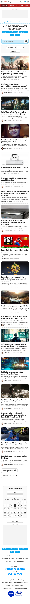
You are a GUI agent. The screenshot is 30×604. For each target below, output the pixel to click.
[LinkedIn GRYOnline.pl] (20, 569)
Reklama (26, 582)
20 (11, 512)
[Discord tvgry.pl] (18, 574)
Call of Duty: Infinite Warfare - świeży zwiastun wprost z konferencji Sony (15, 109)
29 (18, 515)
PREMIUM (4, 5)
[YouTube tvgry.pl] (9, 574)
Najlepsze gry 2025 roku (22, 558)
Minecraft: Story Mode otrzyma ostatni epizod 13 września (15, 182)
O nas (6, 580)
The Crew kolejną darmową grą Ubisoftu (15, 301)
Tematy (17, 35)
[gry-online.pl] (7, 2)
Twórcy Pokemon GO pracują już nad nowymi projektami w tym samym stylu (15, 341)
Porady (16, 32)
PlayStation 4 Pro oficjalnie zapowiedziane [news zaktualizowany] (15, 88)
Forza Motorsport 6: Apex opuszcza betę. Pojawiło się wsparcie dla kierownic (15, 440)
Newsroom (11, 5)
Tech (12, 35)
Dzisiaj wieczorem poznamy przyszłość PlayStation (15, 460)
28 (15, 515)
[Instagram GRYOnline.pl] (9, 569)
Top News (15, 521)
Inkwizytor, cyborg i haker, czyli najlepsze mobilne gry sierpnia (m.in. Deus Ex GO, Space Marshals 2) (15, 418)
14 (15, 509)
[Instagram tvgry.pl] (15, 574)
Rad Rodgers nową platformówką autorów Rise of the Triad (15, 369)
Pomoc (22, 585)
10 (25, 505)
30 (21, 515)
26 (8, 515)
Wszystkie (5, 32)
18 (5, 512)
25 (5, 515)
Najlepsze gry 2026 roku (8, 558)
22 (18, 512)
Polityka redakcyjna (20, 580)
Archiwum (21, 22)
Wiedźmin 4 (9, 561)
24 (25, 512)
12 (8, 509)
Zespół (8, 585)
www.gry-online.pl (5, 22)
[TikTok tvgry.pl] (12, 574)
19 (8, 512)
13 (11, 509)
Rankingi (21, 5)
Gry (16, 5)
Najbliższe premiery (19, 561)
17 (25, 509)
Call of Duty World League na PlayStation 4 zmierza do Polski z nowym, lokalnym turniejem (15, 196)
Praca (12, 585)
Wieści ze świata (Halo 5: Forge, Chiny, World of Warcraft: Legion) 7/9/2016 (15, 320)
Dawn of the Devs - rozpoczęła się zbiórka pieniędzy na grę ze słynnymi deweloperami (15, 274)
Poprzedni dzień (10, 476)
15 (18, 509)
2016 (15, 492)
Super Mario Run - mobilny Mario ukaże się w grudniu (15, 246)
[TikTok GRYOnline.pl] (15, 569)
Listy (26, 5)
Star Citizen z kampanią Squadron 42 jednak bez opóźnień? (15, 397)
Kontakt (17, 585)
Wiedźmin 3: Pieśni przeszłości (15, 556)
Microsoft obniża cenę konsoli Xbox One (15, 163)
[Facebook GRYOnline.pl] (6, 569)
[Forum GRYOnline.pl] (23, 569)
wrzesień (14, 496)
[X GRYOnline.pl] (12, 569)
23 (21, 512)
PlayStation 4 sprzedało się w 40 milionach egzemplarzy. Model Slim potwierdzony (15, 218)
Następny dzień (9, 470)
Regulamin (11, 580)
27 (11, 515)
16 (21, 509)
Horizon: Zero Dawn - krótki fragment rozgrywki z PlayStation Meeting (15, 68)
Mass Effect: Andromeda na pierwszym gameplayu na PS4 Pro (15, 137)
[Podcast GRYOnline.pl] (18, 569)
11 (5, 509)
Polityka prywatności (7, 582)
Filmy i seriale (23, 32)
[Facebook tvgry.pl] (20, 574)
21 (15, 512)
